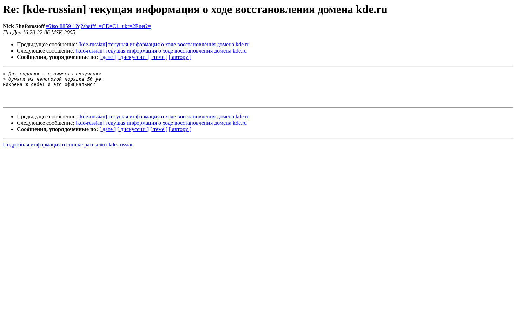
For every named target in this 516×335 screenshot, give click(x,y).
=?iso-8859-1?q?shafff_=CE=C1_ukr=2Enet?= (98, 26)
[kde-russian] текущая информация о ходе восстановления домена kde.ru (164, 44)
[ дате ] (107, 57)
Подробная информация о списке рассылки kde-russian (68, 145)
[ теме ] (158, 57)
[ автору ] (180, 57)
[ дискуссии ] (133, 57)
